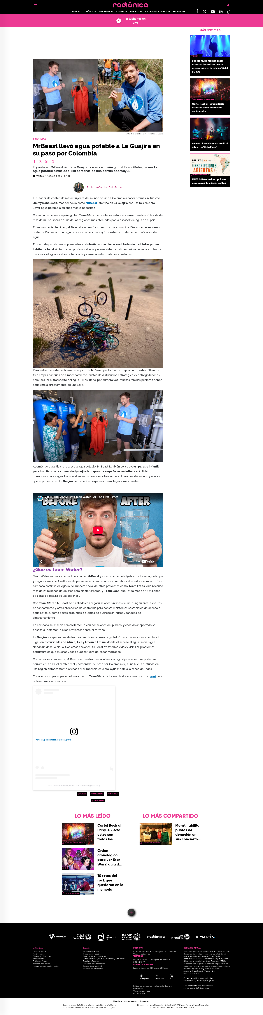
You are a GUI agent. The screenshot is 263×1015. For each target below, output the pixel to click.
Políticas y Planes (40, 961)
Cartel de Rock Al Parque (203, 99)
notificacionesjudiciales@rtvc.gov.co (199, 981)
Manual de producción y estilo (45, 966)
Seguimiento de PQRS (210, 969)
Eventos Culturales (201, 174)
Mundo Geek (104, 11)
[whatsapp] (46, 161)
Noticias (76, 11)
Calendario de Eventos (156, 11)
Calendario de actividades (94, 956)
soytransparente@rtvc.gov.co (196, 988)
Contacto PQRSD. (218, 961)
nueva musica (199, 139)
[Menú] (35, 6)
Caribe (83, 794)
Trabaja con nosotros (92, 954)
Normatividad (38, 959)
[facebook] (34, 161)
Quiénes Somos (39, 952)
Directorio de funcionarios (94, 964)
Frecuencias (179, 11)
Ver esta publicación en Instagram (53, 740)
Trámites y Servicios (91, 961)
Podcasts (134, 11)
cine (66, 868)
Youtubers (99, 800)
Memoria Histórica (72, 893)
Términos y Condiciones (93, 969)
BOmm (195, 56)
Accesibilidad (139, 993)
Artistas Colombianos (151, 843)
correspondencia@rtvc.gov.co (215, 959)
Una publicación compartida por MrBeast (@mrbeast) (74, 785)
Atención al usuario (91, 952)
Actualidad (98, 794)
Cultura (120, 11)
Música (89, 11)
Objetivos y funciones (42, 956)
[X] (40, 161)
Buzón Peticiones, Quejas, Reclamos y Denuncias (104, 959)
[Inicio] (130, 4)
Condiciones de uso (141, 991)
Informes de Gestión (41, 964)
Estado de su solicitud (92, 966)
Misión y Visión (39, 954)
